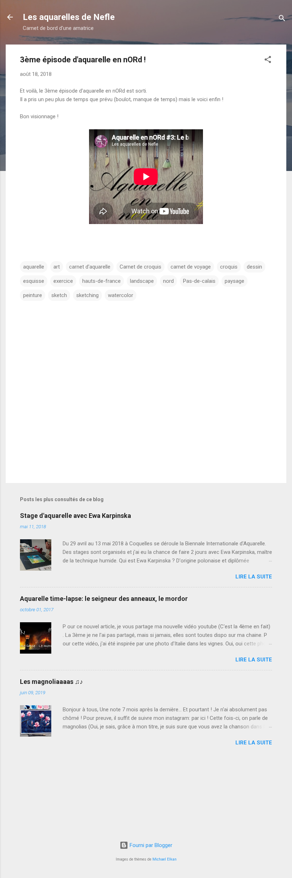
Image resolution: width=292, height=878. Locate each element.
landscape (142, 281)
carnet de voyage (191, 267)
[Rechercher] (282, 19)
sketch (59, 295)
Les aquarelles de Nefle (69, 17)
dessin (254, 267)
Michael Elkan (164, 859)
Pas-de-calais (199, 281)
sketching (87, 295)
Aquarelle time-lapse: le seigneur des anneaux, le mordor (104, 598)
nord (168, 281)
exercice (63, 281)
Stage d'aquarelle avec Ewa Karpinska (75, 515)
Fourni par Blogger (150, 845)
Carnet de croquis (140, 267)
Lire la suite (253, 576)
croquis (229, 267)
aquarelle (33, 267)
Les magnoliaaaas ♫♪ (51, 681)
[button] (268, 60)
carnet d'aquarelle (89, 267)
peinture (32, 295)
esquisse (33, 281)
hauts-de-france (101, 281)
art (56, 267)
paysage (234, 281)
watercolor (120, 295)
